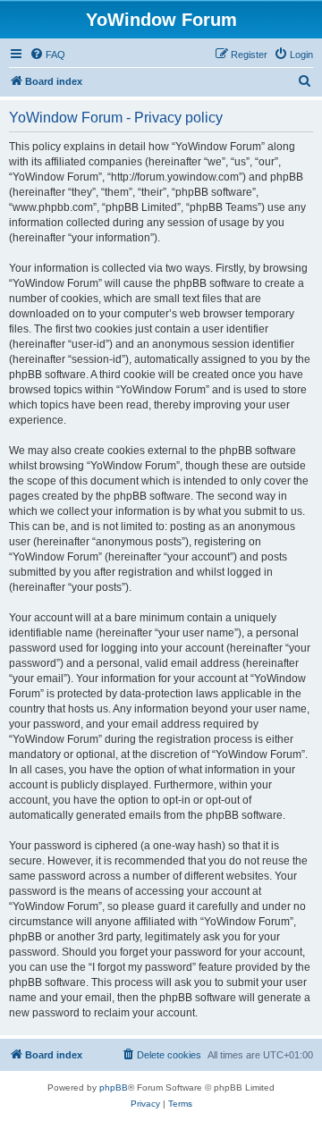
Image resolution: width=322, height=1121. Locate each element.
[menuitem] (47, 54)
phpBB (113, 1087)
